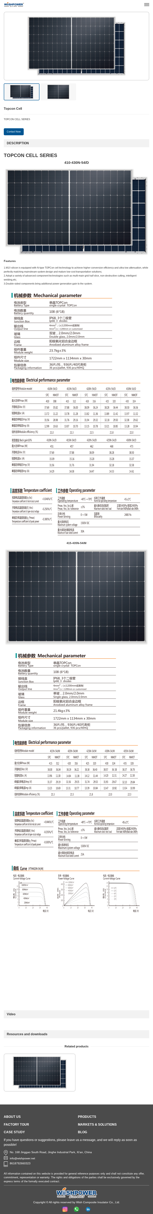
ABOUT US (12, 1116)
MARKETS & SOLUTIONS (97, 1124)
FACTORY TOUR (16, 1124)
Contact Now (14, 131)
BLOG (82, 1132)
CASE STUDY (14, 1132)
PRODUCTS (87, 1116)
